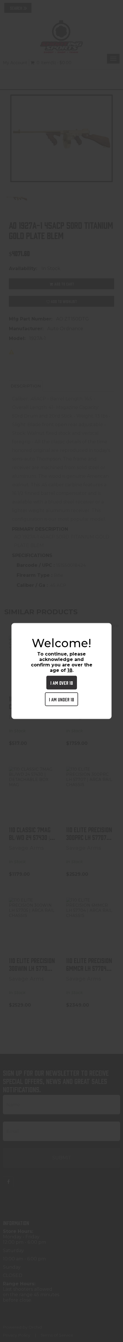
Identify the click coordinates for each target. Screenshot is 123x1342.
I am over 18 (61, 682)
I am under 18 (61, 699)
